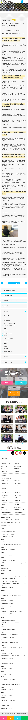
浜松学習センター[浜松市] (7, 614)
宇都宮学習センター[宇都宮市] (8, 549)
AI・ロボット (6, 315)
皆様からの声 (18, 480)
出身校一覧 (4, 471)
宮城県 (2, 539)
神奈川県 (3, 590)
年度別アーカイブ (8, 362)
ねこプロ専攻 (7, 320)
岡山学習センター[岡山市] (7, 663)
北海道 (2, 528)
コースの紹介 (5, 466)
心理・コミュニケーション (9, 338)
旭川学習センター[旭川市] (7, 536)
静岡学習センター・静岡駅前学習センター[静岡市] (12, 611)
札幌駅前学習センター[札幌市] (8, 534)
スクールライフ (5, 480)
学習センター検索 (18, 463)
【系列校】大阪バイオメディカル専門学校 (10, 519)
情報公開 (4, 488)
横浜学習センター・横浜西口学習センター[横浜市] (12, 595)
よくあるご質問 (18, 483)
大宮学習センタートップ (9, 290)
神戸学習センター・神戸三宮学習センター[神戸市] (12, 647)
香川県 (2, 666)
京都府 (2, 640)
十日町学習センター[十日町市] (8, 606)
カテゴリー (6, 311)
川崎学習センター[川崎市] (7, 593)
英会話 (5, 343)
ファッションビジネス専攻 (9, 325)
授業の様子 (6, 341)
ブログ (5, 328)
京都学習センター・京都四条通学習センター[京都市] (13, 642)
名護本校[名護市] (6, 705)
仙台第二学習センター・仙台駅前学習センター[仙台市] (13, 544)
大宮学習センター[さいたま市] (8, 560)
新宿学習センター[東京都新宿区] (9, 578)
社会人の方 (4, 498)
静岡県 (2, 608)
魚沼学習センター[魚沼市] (7, 603)
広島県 (2, 650)
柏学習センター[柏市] (6, 570)
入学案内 (4, 475)
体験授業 (20, 383)
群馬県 (2, 552)
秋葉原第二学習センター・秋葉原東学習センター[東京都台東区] (14, 584)
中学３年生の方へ (18, 492)
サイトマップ (4, 509)
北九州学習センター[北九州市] (8, 679)
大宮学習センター (17, 12)
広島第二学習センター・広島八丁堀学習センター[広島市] (14, 655)
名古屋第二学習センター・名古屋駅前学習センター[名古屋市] (14, 623)
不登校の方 (17, 500)
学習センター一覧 (8, 12)
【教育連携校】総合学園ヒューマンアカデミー (11, 522)
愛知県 (2, 617)
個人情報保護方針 (19, 512)
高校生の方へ (5, 495)
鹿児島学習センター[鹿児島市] (8, 700)
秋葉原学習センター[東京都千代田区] (10, 581)
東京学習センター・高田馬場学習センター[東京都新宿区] (14, 576)
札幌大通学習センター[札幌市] (8, 531)
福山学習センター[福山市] (7, 658)
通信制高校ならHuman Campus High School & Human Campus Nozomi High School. (14, 714)
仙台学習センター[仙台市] (7, 542)
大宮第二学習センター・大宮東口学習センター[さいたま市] (14, 563)
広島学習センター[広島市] (7, 653)
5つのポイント (5, 468)
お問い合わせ (18, 507)
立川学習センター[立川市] (7, 587)
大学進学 (6, 336)
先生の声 (6, 306)
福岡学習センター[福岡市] (7, 682)
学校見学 (4, 507)
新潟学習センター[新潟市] (7, 600)
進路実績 (17, 471)
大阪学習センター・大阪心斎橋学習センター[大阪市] (13, 634)
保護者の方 (17, 498)
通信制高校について (6, 463)
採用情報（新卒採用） (6, 512)
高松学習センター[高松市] (7, 668)
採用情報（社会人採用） (20, 509)
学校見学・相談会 (14, 393)
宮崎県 (2, 692)
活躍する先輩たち (5, 483)
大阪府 (2, 632)
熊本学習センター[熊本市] (7, 689)
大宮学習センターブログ (9, 295)
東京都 (2, 573)
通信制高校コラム (8, 351)
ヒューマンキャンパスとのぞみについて (10, 461)
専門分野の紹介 (18, 466)
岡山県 (2, 661)
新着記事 (6, 357)
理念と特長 (4, 458)
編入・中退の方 (18, 495)
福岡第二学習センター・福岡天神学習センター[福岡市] (13, 684)
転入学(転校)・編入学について (8, 478)
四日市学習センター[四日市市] (8, 629)
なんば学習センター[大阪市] (8, 637)
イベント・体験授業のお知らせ (10, 323)
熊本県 (2, 687)
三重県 (2, 627)
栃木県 (2, 547)
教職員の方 (4, 500)
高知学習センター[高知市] (7, 674)
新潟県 (2, 598)
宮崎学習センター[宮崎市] (7, 695)
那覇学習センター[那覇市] (7, 708)
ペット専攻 (6, 330)
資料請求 (7, 383)
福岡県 (2, 676)
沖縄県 (2, 703)
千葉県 (2, 565)
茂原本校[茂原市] (6, 568)
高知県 (2, 671)
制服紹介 (17, 468)
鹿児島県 (3, 697)
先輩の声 (6, 300)
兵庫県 (2, 645)
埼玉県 (2, 557)
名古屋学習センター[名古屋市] (8, 620)
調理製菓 (6, 346)
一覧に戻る (14, 283)
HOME (2, 12)
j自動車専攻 (6, 318)
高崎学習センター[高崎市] (7, 555)
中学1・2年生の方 (5, 492)
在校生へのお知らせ (8, 333)
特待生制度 (17, 486)
